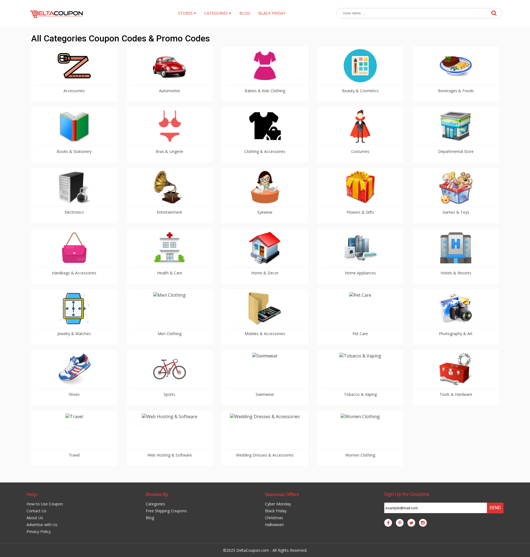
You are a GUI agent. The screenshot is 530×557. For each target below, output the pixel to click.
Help (31, 494)
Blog (150, 517)
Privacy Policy (38, 531)
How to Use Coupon (44, 503)
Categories (155, 503)
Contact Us (36, 510)
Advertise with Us (41, 524)
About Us (34, 517)
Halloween (274, 524)
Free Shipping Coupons (166, 510)
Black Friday (276, 510)
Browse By (157, 494)
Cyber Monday (278, 503)
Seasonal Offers (282, 494)
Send (495, 507)
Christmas (274, 517)
